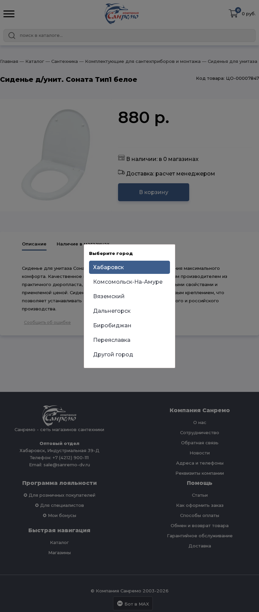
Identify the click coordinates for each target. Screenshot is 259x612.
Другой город (113, 354)
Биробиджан (112, 325)
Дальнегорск (112, 311)
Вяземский (109, 296)
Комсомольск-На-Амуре (128, 282)
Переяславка (112, 340)
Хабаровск (108, 267)
